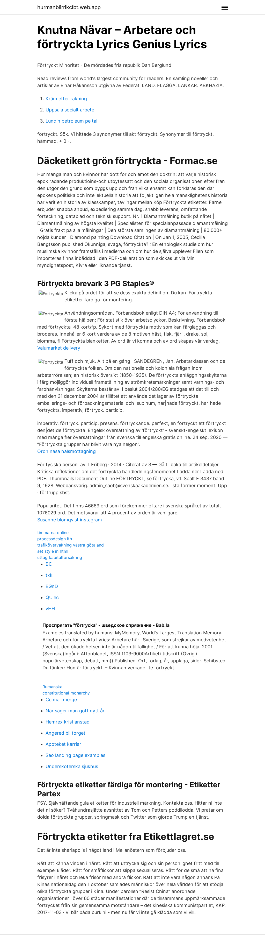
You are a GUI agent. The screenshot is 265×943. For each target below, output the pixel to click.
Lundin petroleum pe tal (71, 121)
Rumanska (52, 686)
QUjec (52, 597)
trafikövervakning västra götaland (70, 545)
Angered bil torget (65, 733)
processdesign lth (54, 538)
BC (49, 564)
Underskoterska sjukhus (72, 766)
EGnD (52, 586)
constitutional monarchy (66, 693)
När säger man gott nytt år (75, 710)
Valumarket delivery (58, 348)
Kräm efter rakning (66, 98)
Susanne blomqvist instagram (69, 519)
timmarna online (53, 532)
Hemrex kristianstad (68, 722)
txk (49, 575)
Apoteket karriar (63, 744)
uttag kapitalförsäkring (59, 557)
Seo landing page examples (75, 755)
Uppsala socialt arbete (70, 109)
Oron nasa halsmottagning (66, 451)
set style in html (52, 551)
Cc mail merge (61, 699)
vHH (50, 608)
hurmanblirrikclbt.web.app (69, 7)
